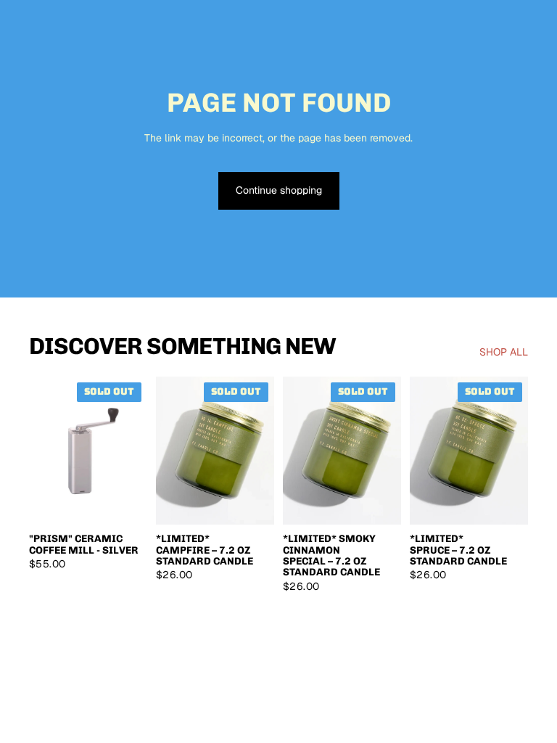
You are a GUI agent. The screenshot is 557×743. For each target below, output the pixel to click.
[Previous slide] (45, 451)
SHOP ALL (503, 351)
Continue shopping (279, 190)
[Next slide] (131, 451)
